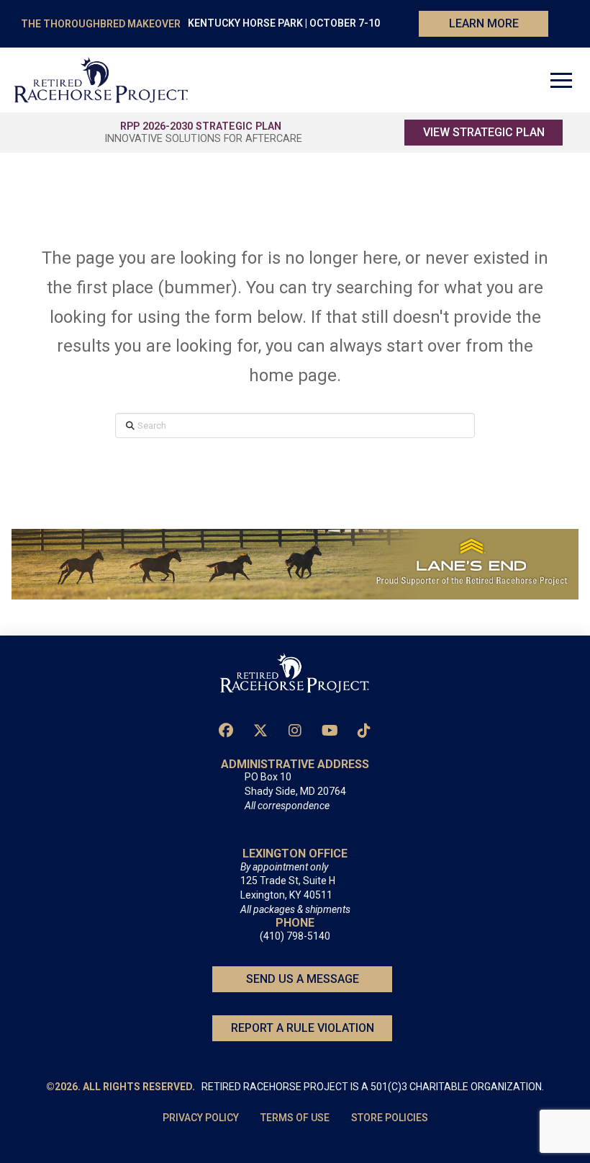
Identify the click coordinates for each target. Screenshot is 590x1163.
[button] (561, 80)
